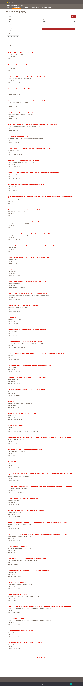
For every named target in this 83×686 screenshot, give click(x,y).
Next (42, 657)
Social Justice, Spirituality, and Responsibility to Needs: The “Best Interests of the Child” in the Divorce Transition (39, 437)
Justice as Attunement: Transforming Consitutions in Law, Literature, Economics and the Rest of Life (36, 353)
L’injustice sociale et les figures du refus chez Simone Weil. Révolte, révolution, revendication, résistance (37, 534)
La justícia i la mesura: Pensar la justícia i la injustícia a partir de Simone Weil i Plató (31, 233)
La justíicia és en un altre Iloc (16, 618)
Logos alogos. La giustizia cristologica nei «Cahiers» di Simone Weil (27, 558)
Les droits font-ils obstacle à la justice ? (19, 136)
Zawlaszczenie (12, 461)
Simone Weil (11, 401)
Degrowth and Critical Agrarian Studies (19, 64)
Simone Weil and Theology (15, 425)
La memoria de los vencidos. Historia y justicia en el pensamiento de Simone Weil (31, 245)
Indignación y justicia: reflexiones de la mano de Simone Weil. (25, 341)
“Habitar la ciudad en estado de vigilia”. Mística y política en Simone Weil (28, 570)
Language (10, 28)
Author (9, 19)
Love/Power (11, 269)
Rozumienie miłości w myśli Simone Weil (19, 88)
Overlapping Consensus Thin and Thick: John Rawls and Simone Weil (27, 281)
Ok (71, 684)
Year (43, 19)
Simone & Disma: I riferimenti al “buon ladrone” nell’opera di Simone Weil (28, 257)
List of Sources (35, 7)
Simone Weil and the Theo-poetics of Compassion (22, 413)
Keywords (44, 24)
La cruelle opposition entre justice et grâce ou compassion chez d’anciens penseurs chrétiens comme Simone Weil (40, 486)
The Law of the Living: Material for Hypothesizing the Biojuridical (26, 510)
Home (8, 7)
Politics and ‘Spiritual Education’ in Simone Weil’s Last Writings (25, 52)
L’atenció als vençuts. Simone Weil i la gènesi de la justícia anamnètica (28, 293)
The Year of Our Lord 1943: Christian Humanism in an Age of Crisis (26, 184)
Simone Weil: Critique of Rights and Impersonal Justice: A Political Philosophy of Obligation (33, 172)
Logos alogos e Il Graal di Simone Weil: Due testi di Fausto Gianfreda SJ (28, 377)
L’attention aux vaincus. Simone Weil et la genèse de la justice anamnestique (29, 365)
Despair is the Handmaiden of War (17, 594)
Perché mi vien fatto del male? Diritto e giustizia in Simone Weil (25, 642)
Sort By (8, 33)
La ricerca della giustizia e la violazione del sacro (21, 630)
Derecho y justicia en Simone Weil (17, 582)
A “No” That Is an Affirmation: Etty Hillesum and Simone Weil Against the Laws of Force (32, 124)
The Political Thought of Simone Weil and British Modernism (25, 449)
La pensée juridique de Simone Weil (18, 546)
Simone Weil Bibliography (16, 5)
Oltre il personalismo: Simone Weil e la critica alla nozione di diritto (26, 389)
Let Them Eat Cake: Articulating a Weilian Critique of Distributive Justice (28, 76)
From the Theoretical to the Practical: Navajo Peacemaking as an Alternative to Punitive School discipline (37, 522)
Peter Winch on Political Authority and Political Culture (23, 498)
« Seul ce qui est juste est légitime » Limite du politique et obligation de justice (30, 112)
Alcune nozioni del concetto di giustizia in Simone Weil (23, 160)
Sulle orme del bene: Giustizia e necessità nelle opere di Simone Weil (27, 329)
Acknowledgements (46, 7)
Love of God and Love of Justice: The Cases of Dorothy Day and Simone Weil (29, 148)
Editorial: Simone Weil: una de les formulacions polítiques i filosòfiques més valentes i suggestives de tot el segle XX (40, 606)
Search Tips (26, 7)
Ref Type (10, 24)
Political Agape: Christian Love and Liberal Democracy (23, 305)
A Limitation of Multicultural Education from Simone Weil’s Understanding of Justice (31, 209)
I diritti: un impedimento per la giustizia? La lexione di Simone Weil (26, 221)
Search (73, 16)
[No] (81, 684)
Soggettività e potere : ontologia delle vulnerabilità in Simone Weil (26, 100)
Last (44, 657)
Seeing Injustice (12, 317)
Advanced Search (17, 7)
